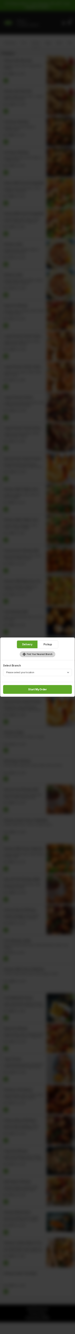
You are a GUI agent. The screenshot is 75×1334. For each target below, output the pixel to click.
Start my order (37, 689)
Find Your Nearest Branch (39, 654)
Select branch (12, 665)
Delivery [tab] (27, 644)
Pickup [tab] (48, 644)
